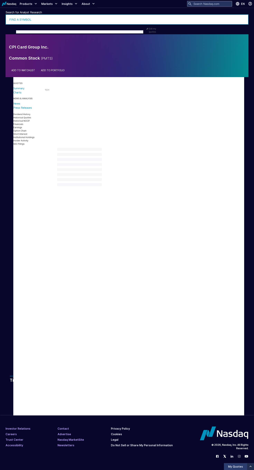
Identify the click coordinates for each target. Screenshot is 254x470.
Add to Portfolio (53, 70)
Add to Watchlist (23, 70)
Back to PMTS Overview (77, 305)
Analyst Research (79, 338)
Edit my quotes (152, 30)
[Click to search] (243, 19)
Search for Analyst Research (24, 12)
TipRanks (96, 313)
